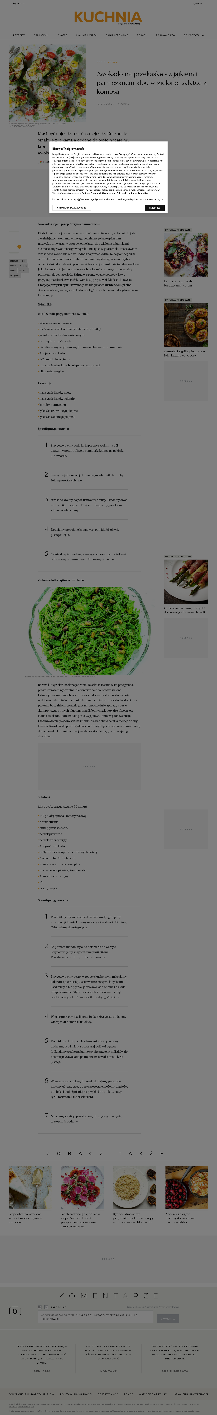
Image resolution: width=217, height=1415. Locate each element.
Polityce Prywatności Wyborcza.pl (98, 193)
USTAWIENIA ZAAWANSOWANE (71, 208)
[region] (108, 177)
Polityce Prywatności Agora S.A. (132, 193)
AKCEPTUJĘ (154, 208)
